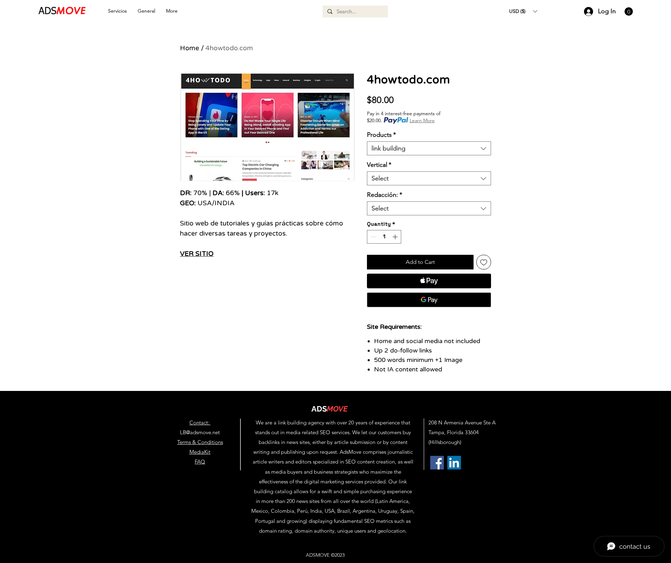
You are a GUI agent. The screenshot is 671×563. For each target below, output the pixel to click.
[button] (523, 11)
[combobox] (429, 148)
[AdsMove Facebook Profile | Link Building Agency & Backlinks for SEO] (437, 462)
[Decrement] (372, 236)
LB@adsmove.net (200, 432)
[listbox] (523, 11)
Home (189, 48)
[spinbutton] (384, 236)
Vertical (379, 165)
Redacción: (384, 195)
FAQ (200, 461)
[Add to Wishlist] (483, 262)
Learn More (422, 120)
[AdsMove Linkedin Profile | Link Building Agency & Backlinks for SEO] (454, 462)
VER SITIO (197, 254)
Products (381, 135)
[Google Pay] (429, 299)
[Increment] (396, 236)
